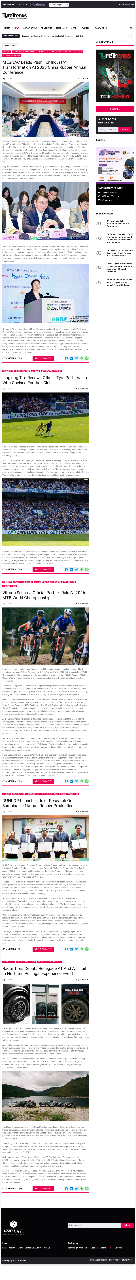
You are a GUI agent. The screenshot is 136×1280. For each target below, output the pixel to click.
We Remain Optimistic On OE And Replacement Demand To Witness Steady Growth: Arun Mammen (120, 238)
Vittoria (7, 582)
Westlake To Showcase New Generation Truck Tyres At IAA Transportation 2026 (120, 253)
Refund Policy (126, 1260)
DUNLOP (6, 794)
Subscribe (115, 109)
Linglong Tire (9, 371)
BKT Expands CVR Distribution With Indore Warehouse (118, 223)
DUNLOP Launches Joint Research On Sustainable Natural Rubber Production (65, 36)
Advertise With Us (42, 1248)
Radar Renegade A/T (26, 962)
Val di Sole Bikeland (23, 582)
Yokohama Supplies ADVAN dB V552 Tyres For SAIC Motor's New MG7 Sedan (119, 282)
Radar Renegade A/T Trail (49, 962)
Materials (61, 28)
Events (86, 28)
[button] (125, 36)
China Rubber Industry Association (66, 52)
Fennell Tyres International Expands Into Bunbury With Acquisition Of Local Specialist (119, 268)
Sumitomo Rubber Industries (26, 794)
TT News (8, 78)
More (73, 28)
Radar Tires (8, 962)
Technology (73, 1248)
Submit (125, 129)
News (16, 28)
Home (7, 28)
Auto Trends (30, 28)
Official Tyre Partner (51, 371)
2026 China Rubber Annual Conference (30, 52)
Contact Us (23, 5)
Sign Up (123, 5)
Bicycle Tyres (9, 586)
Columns (118, 1248)
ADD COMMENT (43, 358)
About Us (12, 1248)
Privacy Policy (114, 1260)
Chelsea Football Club (28, 371)
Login (131, 5)
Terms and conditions (98, 1260)
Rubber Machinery (11, 56)
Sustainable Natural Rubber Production (59, 794)
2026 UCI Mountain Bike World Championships (55, 582)
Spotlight (46, 28)
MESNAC (6, 52)
